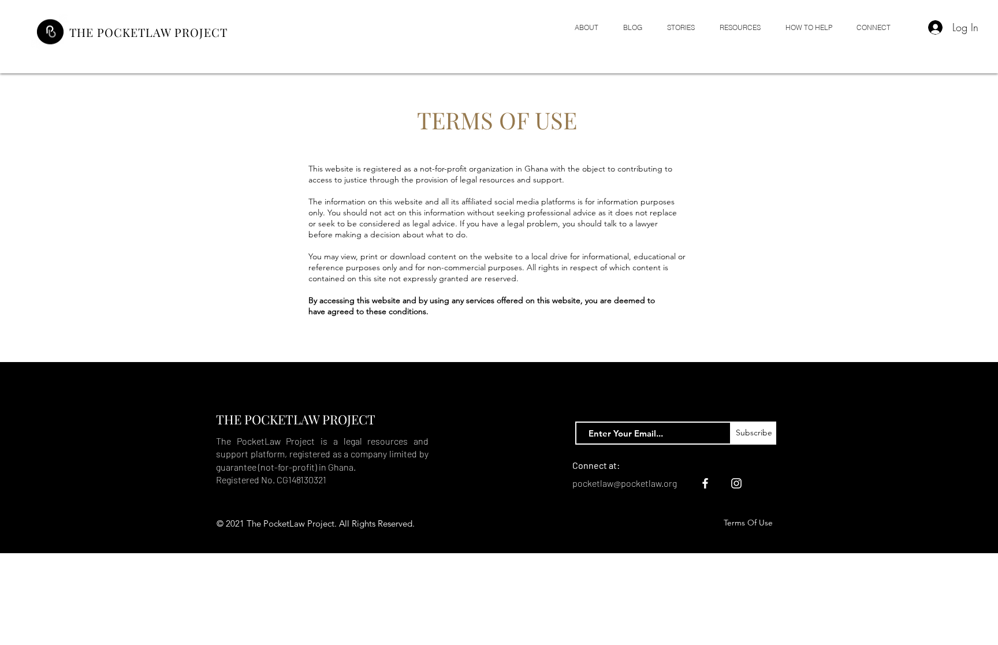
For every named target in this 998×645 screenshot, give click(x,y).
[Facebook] (705, 483)
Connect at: (596, 465)
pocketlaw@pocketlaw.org (624, 483)
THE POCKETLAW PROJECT (148, 32)
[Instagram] (736, 483)
